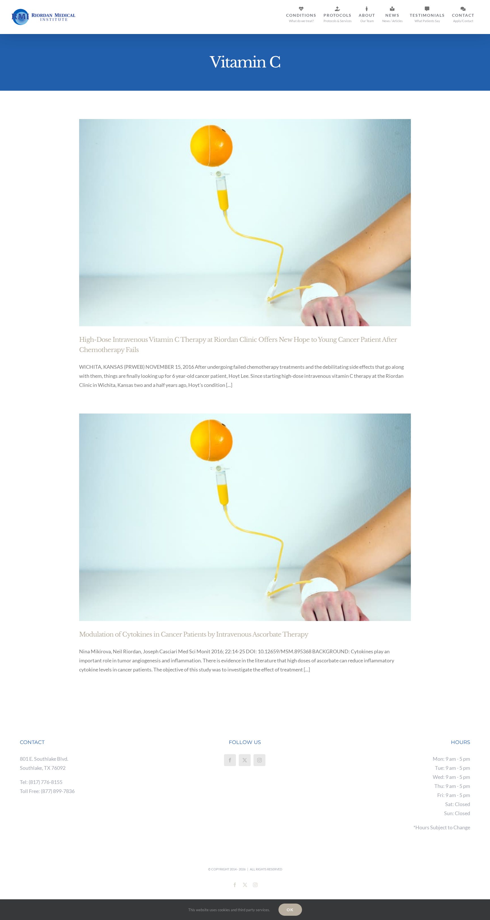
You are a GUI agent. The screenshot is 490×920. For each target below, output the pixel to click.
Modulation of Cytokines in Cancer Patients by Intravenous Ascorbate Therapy (193, 634)
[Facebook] (230, 760)
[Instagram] (259, 760)
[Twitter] (245, 760)
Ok (290, 909)
